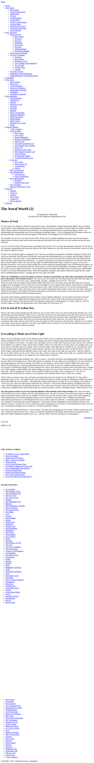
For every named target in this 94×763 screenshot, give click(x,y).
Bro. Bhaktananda (16, 172)
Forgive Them (20, 67)
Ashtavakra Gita (11, 751)
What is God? (20, 141)
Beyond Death (15, 24)
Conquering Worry (12, 588)
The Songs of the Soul (18, 28)
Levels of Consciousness (14, 551)
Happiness (9, 524)
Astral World (14, 20)
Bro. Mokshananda (17, 178)
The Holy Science (16, 72)
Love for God (20, 174)
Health (8, 559)
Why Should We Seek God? (25, 152)
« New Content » (16, 129)
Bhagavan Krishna (12, 732)
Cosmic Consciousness (18, 22)
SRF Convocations (17, 170)
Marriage (9, 504)
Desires (17, 168)
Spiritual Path (10, 586)
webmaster (33, 761)
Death (8, 539)
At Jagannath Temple (22, 156)
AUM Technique (16, 86)
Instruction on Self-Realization (21, 74)
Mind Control (15, 121)
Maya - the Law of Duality (15, 460)
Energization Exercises (18, 90)
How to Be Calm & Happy (15, 474)
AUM (8, 570)
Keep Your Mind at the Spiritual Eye (19, 477)
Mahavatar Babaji (12, 726)
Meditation (18, 43)
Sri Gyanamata (15, 185)
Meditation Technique (13, 567)
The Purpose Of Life (13, 491)
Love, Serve (19, 135)
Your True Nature (12, 456)
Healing (8, 563)
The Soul (18, 41)
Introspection (10, 598)
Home (8, 6)
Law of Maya (10, 537)
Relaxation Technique (13, 572)
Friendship (9, 578)
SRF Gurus (14, 84)
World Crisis (14, 14)
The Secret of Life (12, 510)
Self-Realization (16, 18)
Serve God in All (21, 164)
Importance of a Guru (18, 123)
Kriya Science (15, 82)
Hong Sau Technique (17, 88)
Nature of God (11, 462)
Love (7, 514)
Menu (3, 2)
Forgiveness (10, 557)
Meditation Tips (11, 749)
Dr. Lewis (13, 160)
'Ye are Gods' (19, 65)
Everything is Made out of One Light (19, 466)
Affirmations (10, 582)
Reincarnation (11, 535)
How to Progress (12, 508)
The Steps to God (12, 555)
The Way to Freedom (13, 547)
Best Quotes (10, 8)
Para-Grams (14, 197)
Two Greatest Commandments (26, 63)
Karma (8, 520)
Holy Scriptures (11, 32)
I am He (18, 69)
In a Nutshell (10, 489)
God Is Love (10, 755)
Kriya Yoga (19, 45)
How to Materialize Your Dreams (17, 468)
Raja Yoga (9, 584)
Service (8, 600)
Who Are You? (11, 495)
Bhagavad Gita (15, 35)
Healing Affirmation (17, 115)
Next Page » (88, 418)
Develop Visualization (14, 470)
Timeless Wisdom (12, 127)
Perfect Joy (19, 148)
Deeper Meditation (21, 137)
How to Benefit (15, 201)
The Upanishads (11, 720)
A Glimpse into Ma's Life (24, 158)
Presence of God (16, 104)
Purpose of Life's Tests (23, 150)
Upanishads (10, 78)
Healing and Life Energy (15, 458)
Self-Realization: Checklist (15, 506)
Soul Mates (10, 512)
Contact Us (14, 199)
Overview (18, 39)
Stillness (13, 102)
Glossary (13, 195)
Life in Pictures (15, 30)
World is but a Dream (18, 26)
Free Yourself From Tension (25, 146)
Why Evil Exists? (12, 549)
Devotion (18, 47)
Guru (7, 574)
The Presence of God (13, 543)
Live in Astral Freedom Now (16, 464)
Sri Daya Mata (15, 131)
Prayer (12, 125)
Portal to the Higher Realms (16, 472)
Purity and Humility (17, 113)
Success (8, 516)
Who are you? (11, 753)
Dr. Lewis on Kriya (13, 728)
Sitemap (13, 191)
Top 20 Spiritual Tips (17, 12)
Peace (8, 565)
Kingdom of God (21, 61)
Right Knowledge (16, 117)
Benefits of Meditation (23, 139)
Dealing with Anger (22, 183)
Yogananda (10, 702)
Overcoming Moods (13, 592)
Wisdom (8, 500)
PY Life (13, 16)
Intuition (13, 111)
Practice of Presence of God (20, 187)
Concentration (20, 166)
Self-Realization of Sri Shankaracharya (24, 76)
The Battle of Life (12, 576)
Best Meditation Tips (13, 502)
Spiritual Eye (14, 100)
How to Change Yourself (15, 580)
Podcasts (9, 203)
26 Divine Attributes (22, 51)
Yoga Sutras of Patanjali (18, 53)
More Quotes (10, 602)
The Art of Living (12, 498)
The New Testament (17, 55)
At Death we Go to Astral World (17, 454)
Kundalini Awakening (18, 94)
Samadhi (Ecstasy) (12, 596)
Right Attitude (15, 119)
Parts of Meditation (21, 176)
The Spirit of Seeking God (24, 144)
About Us (9, 189)
